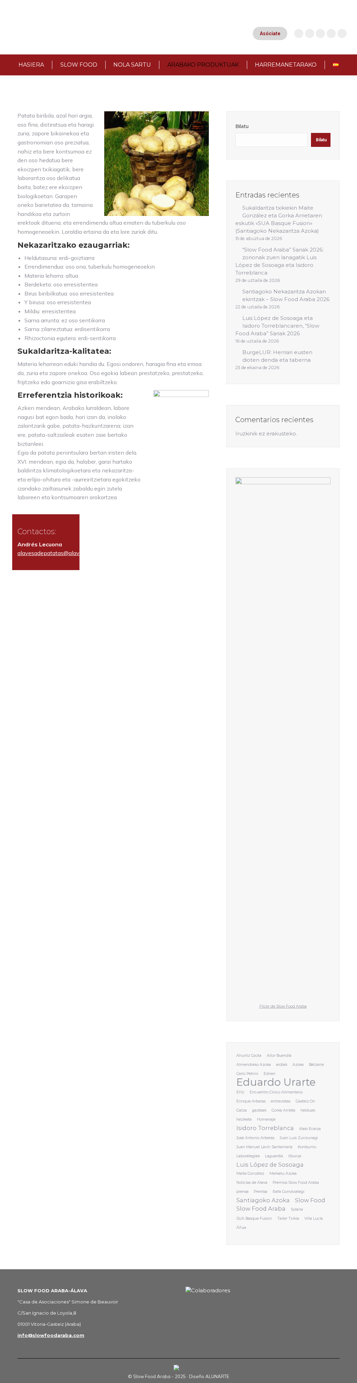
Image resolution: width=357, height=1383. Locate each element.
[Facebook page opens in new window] (320, 33)
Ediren (269, 1073)
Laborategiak (248, 1156)
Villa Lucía (313, 1218)
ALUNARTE (217, 1376)
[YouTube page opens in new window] (309, 33)
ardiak (281, 1064)
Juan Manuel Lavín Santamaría (264, 1147)
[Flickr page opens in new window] (342, 33)
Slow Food (310, 1200)
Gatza (241, 1110)
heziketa (244, 1119)
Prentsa (260, 1191)
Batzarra (316, 1064)
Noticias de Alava (251, 1182)
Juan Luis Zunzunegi (299, 1138)
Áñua (241, 1227)
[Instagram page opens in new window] (298, 33)
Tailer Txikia (288, 1218)
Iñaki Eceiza (310, 1129)
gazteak (259, 1110)
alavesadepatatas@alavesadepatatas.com (72, 553)
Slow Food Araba (261, 1208)
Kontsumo (307, 1147)
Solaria (297, 1209)
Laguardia (274, 1156)
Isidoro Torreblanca (265, 1127)
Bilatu (242, 125)
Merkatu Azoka (283, 1173)
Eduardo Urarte (276, 1082)
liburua (294, 1156)
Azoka (298, 1064)
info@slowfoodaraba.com (50, 1335)
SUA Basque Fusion (254, 1218)
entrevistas (280, 1101)
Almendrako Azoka (253, 1064)
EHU (240, 1092)
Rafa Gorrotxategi (288, 1191)
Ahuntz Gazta (248, 1055)
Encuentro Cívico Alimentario (276, 1092)
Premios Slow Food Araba (296, 1182)
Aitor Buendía (279, 1055)
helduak (308, 1110)
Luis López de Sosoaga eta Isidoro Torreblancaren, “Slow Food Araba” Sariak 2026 (277, 326)
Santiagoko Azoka (263, 1200)
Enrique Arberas (251, 1101)
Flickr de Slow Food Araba (283, 1006)
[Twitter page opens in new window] (331, 33)
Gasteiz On (305, 1101)
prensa (242, 1191)
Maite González (250, 1173)
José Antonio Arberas (255, 1138)
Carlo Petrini (247, 1073)
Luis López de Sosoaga (270, 1164)
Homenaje (266, 1119)
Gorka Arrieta (283, 1110)
